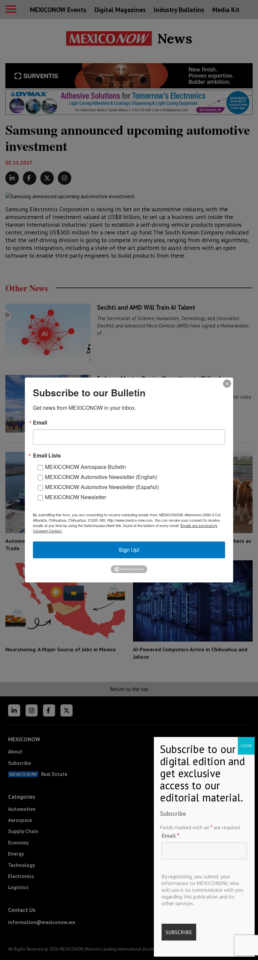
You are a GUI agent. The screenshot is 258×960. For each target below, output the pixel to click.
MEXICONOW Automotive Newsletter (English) (101, 477)
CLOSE (246, 745)
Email (170, 835)
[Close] (227, 384)
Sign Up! (129, 550)
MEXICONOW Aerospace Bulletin (85, 467)
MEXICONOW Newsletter (75, 497)
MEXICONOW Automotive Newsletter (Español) (102, 487)
